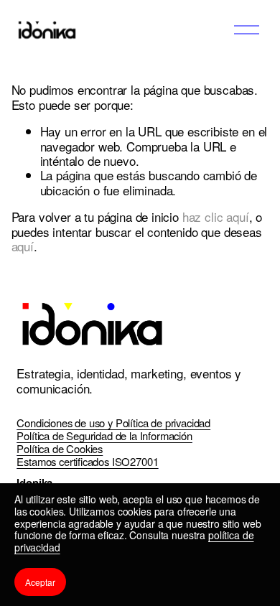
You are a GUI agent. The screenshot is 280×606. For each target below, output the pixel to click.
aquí (22, 246)
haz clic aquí (215, 216)
